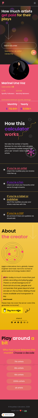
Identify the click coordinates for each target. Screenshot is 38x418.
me (25, 411)
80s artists (19, 368)
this (26, 151)
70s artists (19, 361)
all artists (19, 388)
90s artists (19, 374)
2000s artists (19, 381)
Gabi (3, 266)
